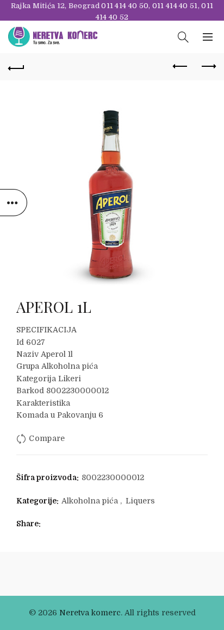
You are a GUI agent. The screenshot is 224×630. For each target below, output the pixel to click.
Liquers (140, 500)
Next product (207, 67)
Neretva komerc (90, 612)
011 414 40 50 (124, 6)
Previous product (180, 67)
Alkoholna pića (89, 500)
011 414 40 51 (175, 6)
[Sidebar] (13, 202)
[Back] (16, 67)
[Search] (183, 37)
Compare (47, 438)
